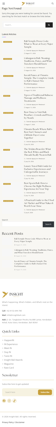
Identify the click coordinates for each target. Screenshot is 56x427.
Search (5, 220)
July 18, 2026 (29, 178)
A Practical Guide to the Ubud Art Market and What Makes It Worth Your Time (39, 203)
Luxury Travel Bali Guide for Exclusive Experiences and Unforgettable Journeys (38, 169)
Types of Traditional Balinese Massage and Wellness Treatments (38, 98)
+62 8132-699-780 (14, 311)
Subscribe (45, 392)
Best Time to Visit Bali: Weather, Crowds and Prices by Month (38, 115)
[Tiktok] (14, 401)
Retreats (7, 96)
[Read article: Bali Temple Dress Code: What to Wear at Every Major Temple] (12, 47)
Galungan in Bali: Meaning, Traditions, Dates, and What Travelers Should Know (38, 61)
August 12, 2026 (30, 107)
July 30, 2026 (29, 144)
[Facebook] (4, 401)
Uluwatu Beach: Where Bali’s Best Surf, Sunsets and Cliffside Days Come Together (38, 133)
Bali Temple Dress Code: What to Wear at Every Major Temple (38, 44)
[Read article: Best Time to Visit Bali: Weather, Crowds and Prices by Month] (12, 118)
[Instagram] (9, 401)
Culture (6, 150)
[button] (52, 3)
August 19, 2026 (30, 90)
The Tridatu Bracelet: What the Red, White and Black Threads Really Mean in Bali (37, 152)
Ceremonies (7, 42)
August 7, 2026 (30, 124)
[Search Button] (49, 25)
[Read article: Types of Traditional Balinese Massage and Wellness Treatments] (12, 101)
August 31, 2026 (30, 53)
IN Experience (8, 76)
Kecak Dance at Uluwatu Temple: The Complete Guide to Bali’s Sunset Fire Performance (39, 79)
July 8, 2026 (29, 212)
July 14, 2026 (29, 195)
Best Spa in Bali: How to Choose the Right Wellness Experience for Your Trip (37, 186)
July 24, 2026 (29, 161)
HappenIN (7, 184)
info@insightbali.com (16, 315)
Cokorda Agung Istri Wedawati (35, 50)
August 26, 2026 (30, 70)
